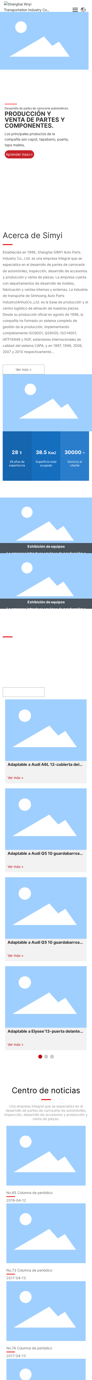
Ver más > (16, 777)
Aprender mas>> (19, 154)
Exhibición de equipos (46, 546)
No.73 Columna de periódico (29, 1270)
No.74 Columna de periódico (29, 1348)
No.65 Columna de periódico (29, 1193)
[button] (40, 1057)
